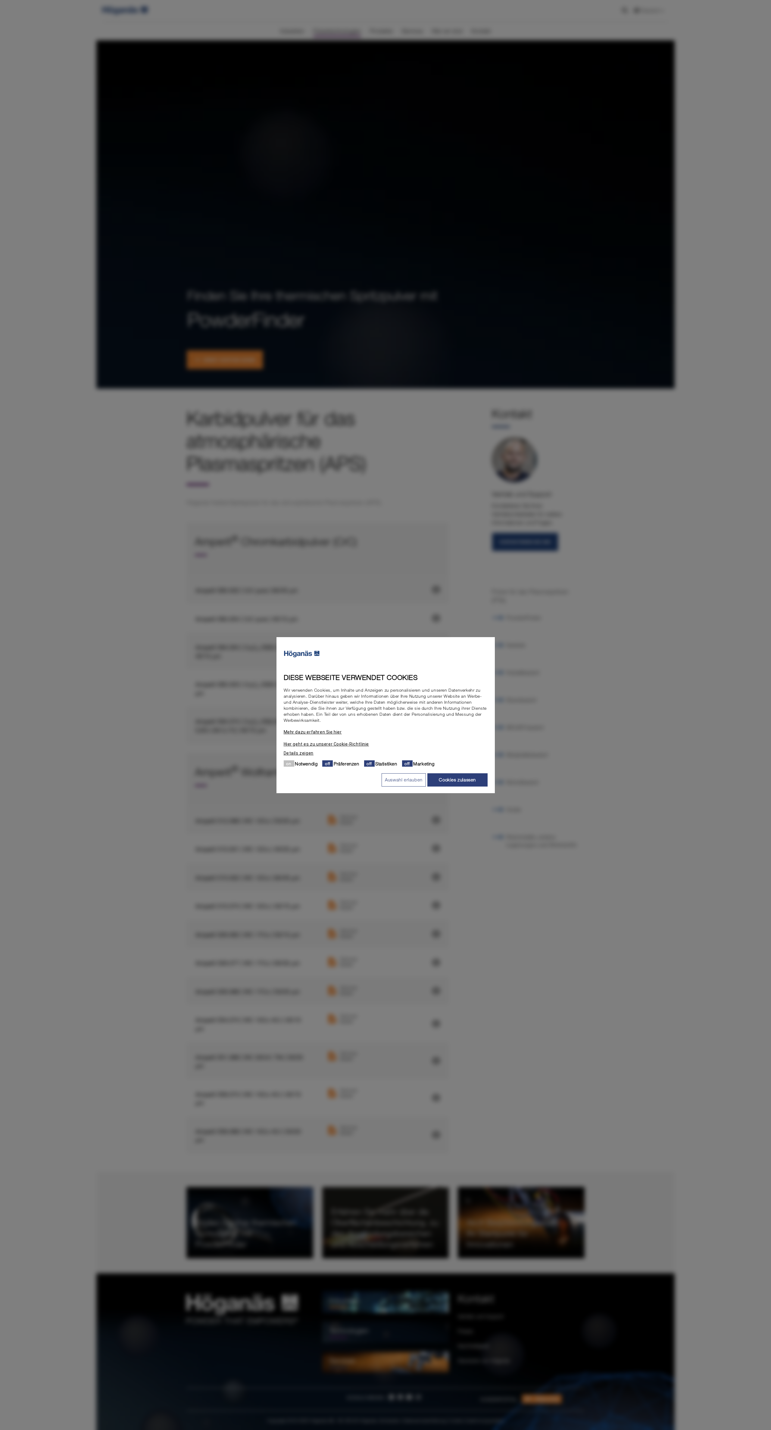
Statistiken (386, 763)
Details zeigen (299, 752)
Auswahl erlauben (404, 779)
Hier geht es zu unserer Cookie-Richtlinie (326, 743)
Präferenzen (346, 763)
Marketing (423, 763)
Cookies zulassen (457, 779)
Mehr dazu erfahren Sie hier (313, 731)
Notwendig (306, 763)
